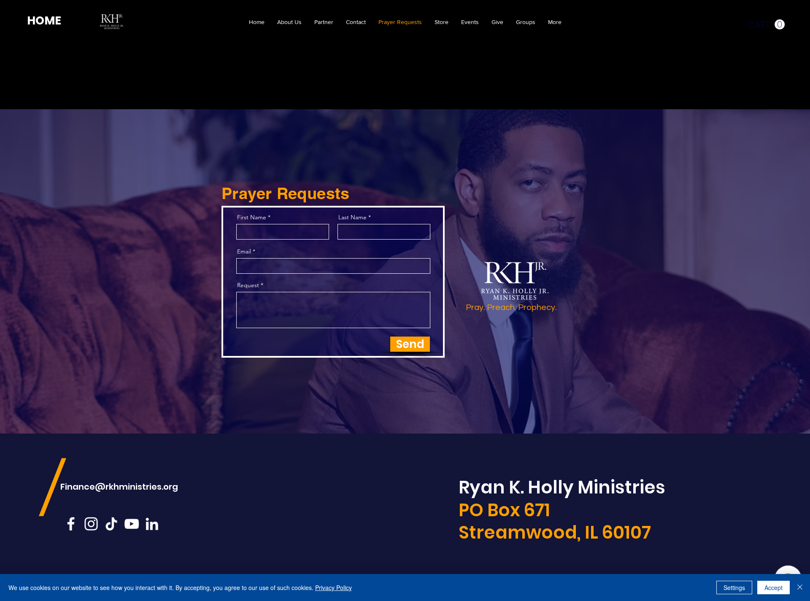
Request (248, 285)
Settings (734, 587)
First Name (251, 217)
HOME (44, 20)
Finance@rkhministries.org (119, 487)
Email (244, 251)
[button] (766, 24)
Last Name (352, 217)
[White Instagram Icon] (91, 524)
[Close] (800, 587)
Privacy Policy (333, 587)
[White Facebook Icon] (71, 524)
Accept (773, 587)
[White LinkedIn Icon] (152, 524)
